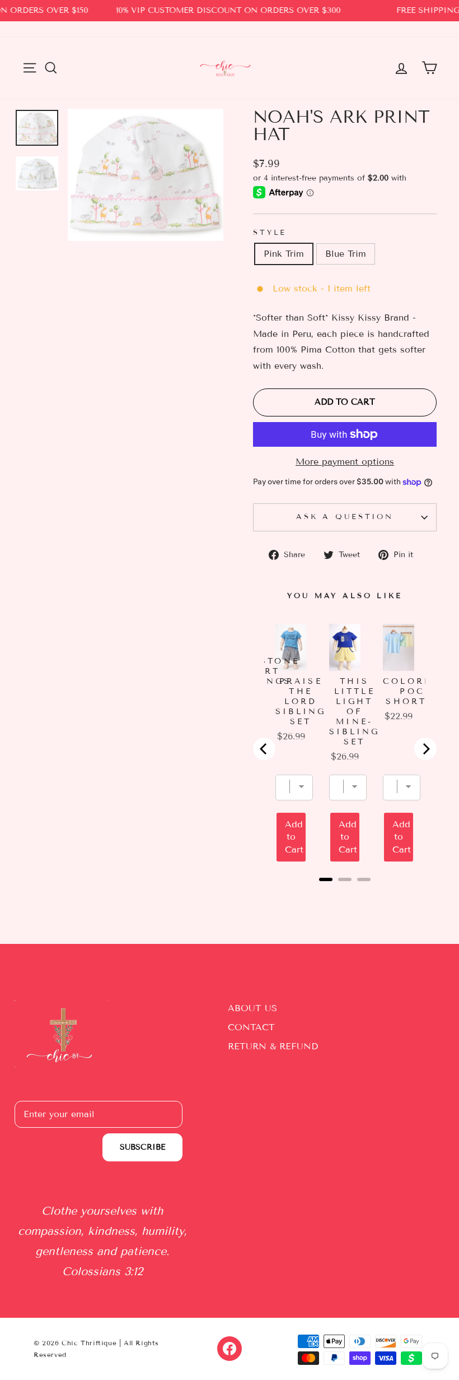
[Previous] (264, 749)
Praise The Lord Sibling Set (300, 701)
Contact (251, 1027)
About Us (252, 1008)
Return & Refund (273, 1046)
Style (270, 232)
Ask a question (345, 516)
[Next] (425, 749)
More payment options (345, 461)
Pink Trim (284, 253)
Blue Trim (345, 253)
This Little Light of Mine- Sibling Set (354, 712)
